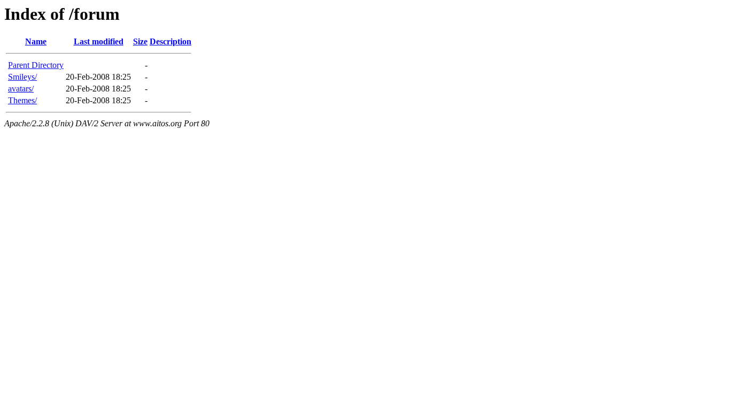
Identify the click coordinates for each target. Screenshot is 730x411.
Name (35, 41)
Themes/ (22, 100)
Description (170, 41)
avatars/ (21, 88)
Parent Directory (36, 65)
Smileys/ (22, 76)
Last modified (98, 41)
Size (140, 41)
